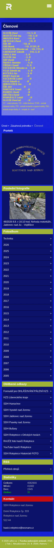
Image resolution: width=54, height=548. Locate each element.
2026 (6, 245)
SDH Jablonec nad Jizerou (17, 416)
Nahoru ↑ (44, 543)
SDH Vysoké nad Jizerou (16, 410)
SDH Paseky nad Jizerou (16, 422)
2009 (6, 351)
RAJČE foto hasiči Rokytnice (18, 441)
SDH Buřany (10, 428)
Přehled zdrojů (11, 469)
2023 (6, 263)
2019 (6, 288)
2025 (6, 251)
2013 (6, 326)
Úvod (4, 126)
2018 (6, 294)
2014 (6, 319)
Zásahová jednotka (20, 126)
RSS (50, 541)
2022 (6, 269)
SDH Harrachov (11, 403)
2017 (6, 301)
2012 (6, 332)
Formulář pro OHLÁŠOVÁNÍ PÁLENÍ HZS (25, 391)
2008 (6, 357)
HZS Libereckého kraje (15, 397)
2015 (6, 313)
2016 (6, 307)
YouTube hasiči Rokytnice (17, 447)
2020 (6, 282)
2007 (6, 363)
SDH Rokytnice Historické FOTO (20, 453)
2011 (6, 338)
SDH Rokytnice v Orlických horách (21, 435)
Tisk (8, 543)
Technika (8, 238)
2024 (6, 257)
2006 (6, 369)
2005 (6, 376)
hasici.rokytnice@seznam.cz (18, 528)
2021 (6, 276)
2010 (6, 344)
